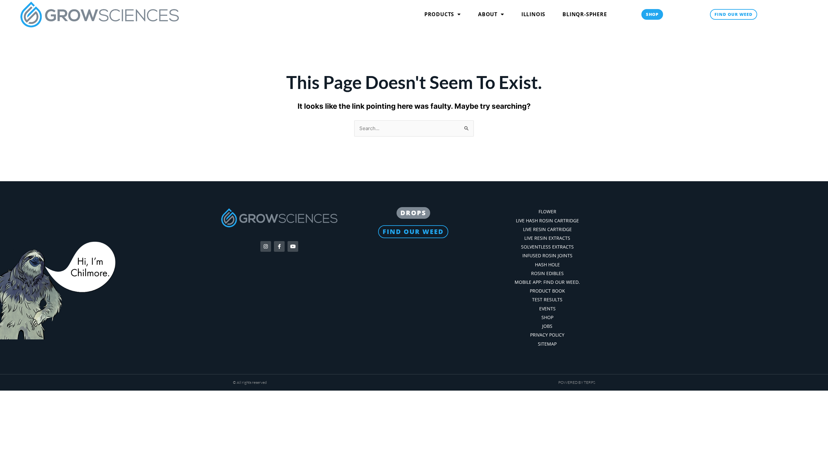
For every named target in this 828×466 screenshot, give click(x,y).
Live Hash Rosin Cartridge (547, 220)
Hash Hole (547, 264)
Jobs (547, 326)
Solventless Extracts (547, 247)
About (487, 14)
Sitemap (547, 344)
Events (547, 308)
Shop (547, 317)
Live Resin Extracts (547, 238)
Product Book (547, 291)
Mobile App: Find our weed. (547, 282)
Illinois (533, 14)
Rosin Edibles (547, 273)
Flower (547, 211)
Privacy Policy (547, 335)
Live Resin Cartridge (547, 229)
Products (439, 14)
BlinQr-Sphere (584, 14)
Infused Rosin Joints (547, 255)
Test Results (547, 299)
